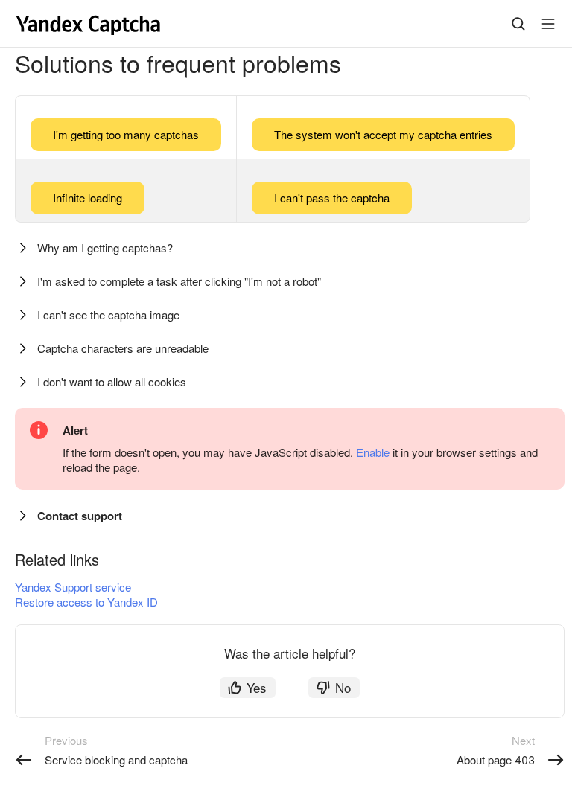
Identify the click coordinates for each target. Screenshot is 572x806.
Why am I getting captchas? (105, 247)
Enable (373, 452)
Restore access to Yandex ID (86, 602)
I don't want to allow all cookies (111, 381)
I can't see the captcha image (108, 314)
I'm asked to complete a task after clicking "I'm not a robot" (179, 281)
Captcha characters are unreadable (123, 348)
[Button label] (548, 23)
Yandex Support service (73, 587)
